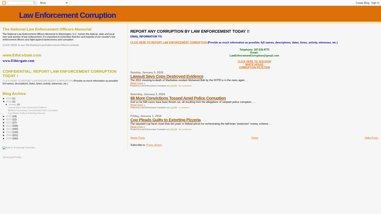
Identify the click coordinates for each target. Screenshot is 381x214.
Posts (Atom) (154, 144)
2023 (9, 98)
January (13, 104)
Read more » (137, 83)
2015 (9, 116)
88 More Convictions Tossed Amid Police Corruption (178, 98)
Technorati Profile (12, 157)
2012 (9, 125)
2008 (9, 138)
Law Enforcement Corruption (67, 15)
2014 (9, 119)
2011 (9, 129)
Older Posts (371, 137)
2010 (9, 132)
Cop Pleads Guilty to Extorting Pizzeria (165, 120)
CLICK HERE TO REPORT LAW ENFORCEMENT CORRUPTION (168, 42)
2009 (9, 135)
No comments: (185, 86)
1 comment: (184, 107)
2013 (9, 122)
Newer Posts (137, 137)
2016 (9, 101)
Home (254, 137)
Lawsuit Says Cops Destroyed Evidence (166, 76)
